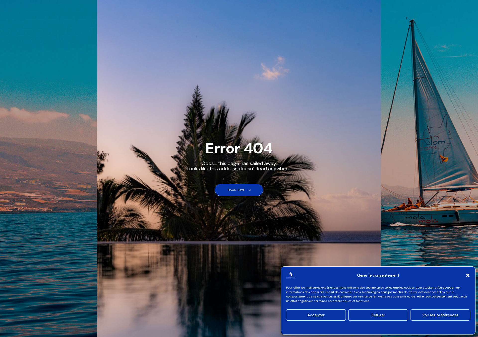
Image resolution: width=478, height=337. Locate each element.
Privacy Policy (378, 327)
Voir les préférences (440, 315)
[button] (467, 275)
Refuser (378, 315)
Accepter (316, 315)
